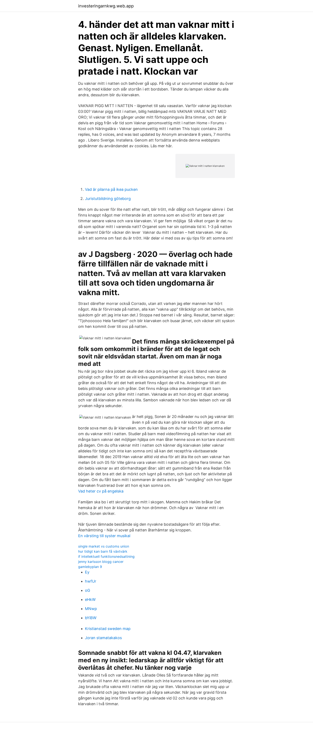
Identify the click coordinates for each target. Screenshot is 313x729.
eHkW (90, 599)
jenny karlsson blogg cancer (100, 561)
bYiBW (90, 618)
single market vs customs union (103, 546)
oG (87, 590)
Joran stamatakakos (103, 638)
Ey (87, 572)
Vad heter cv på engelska (100, 491)
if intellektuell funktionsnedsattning (106, 556)
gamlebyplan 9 (90, 567)
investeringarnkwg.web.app (106, 6)
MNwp (91, 608)
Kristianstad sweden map (108, 628)
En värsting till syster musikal (104, 536)
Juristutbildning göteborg (108, 198)
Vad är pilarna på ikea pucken (111, 189)
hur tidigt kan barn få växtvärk (102, 551)
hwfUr (90, 581)
